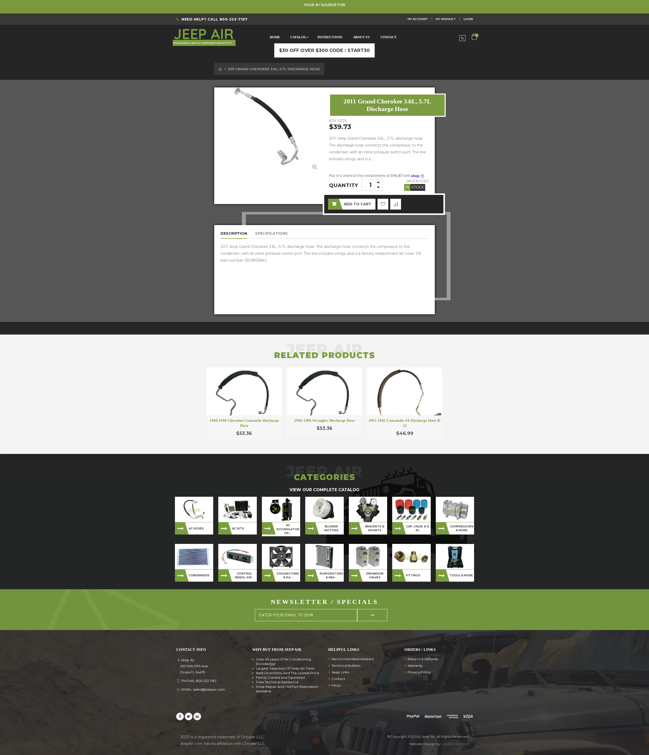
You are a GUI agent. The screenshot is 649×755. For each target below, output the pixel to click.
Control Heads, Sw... (244, 575)
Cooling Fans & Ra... (288, 575)
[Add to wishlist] (382, 204)
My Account (418, 19)
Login (468, 19)
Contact (338, 679)
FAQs (336, 685)
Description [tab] (234, 233)
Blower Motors (331, 528)
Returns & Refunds (423, 659)
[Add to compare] (395, 204)
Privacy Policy (419, 672)
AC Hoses (196, 528)
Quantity (343, 185)
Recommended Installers (353, 659)
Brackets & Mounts (375, 528)
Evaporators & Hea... (331, 575)
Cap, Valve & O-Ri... (418, 528)
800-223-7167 (234, 19)
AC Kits (238, 528)
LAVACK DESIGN (455, 744)
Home (220, 69)
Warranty (415, 666)
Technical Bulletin (346, 666)
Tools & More (461, 575)
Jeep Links (340, 672)
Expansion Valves (375, 575)
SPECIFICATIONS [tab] (271, 233)
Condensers (199, 575)
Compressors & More (462, 528)
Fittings (413, 575)
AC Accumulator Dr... (288, 529)
